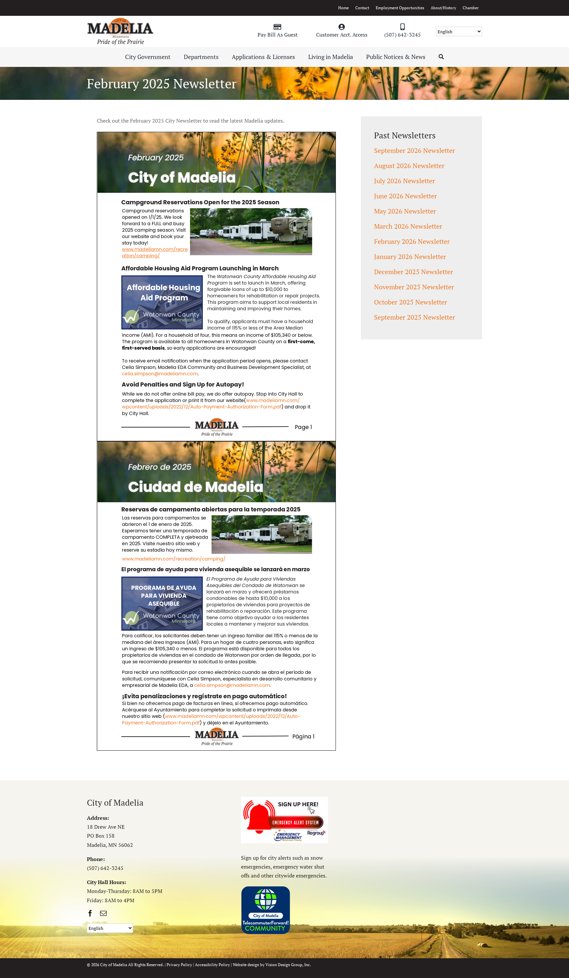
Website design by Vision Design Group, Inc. (272, 964)
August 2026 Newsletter (409, 165)
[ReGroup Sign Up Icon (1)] (284, 799)
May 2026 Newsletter (405, 211)
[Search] (441, 57)
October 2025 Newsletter (410, 302)
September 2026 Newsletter (414, 150)
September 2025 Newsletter (414, 317)
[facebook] (90, 913)
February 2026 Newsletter (412, 241)
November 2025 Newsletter (414, 286)
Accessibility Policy (212, 964)
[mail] (103, 913)
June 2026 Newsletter (405, 195)
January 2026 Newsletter (410, 256)
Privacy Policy (179, 964)
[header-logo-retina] (120, 20)
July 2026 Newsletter (404, 180)
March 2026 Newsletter (408, 226)
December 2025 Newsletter (413, 271)
